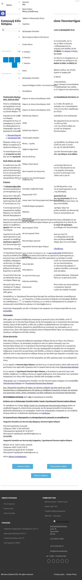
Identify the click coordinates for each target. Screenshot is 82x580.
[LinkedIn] (57, 561)
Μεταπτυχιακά (28, 220)
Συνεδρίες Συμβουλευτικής (32, 189)
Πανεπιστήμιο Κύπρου (16, 135)
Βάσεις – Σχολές (28, 144)
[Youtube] (53, 561)
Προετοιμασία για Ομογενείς (33, 171)
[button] (3, 13)
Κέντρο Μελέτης (28, 157)
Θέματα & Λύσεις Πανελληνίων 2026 (36, 98)
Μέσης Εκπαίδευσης (30, 10)
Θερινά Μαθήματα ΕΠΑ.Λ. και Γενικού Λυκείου (38, 85)
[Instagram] (62, 561)
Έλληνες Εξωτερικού (30, 164)
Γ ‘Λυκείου (26, 63)
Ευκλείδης (26, 256)
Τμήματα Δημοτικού (30, 149)
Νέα (25, 3)
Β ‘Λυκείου (26, 58)
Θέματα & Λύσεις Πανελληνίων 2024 (36, 110)
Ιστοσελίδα (7, 436)
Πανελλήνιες (27, 91)
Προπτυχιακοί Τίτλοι (30, 228)
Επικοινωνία (26, 287)
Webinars (25, 212)
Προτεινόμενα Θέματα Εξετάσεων (35, 37)
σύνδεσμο (46, 413)
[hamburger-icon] (77, 1)
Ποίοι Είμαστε (27, 270)
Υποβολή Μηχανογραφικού (33, 206)
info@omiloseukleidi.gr (58, 551)
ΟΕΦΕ (24, 123)
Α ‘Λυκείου (26, 52)
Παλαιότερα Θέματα (30, 116)
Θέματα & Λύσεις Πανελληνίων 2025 (36, 104)
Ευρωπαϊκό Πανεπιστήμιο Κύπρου (35, 247)
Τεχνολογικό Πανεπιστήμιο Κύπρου (39, 383)
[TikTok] (66, 561)
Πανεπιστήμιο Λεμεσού (31, 241)
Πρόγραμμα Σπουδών (30, 31)
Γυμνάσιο (25, 24)
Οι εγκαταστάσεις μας (31, 276)
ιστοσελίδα (7, 311)
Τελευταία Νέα (28, 264)
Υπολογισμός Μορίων (30, 138)
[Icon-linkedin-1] (14, 65)
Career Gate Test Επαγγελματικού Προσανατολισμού (38, 200)
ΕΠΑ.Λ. (24, 71)
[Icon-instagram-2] (5, 59)
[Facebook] (48, 561)
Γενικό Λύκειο (27, 44)
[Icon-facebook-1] (11, 59)
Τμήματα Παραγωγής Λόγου (33, 18)
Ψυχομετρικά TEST (29, 195)
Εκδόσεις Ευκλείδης (29, 281)
